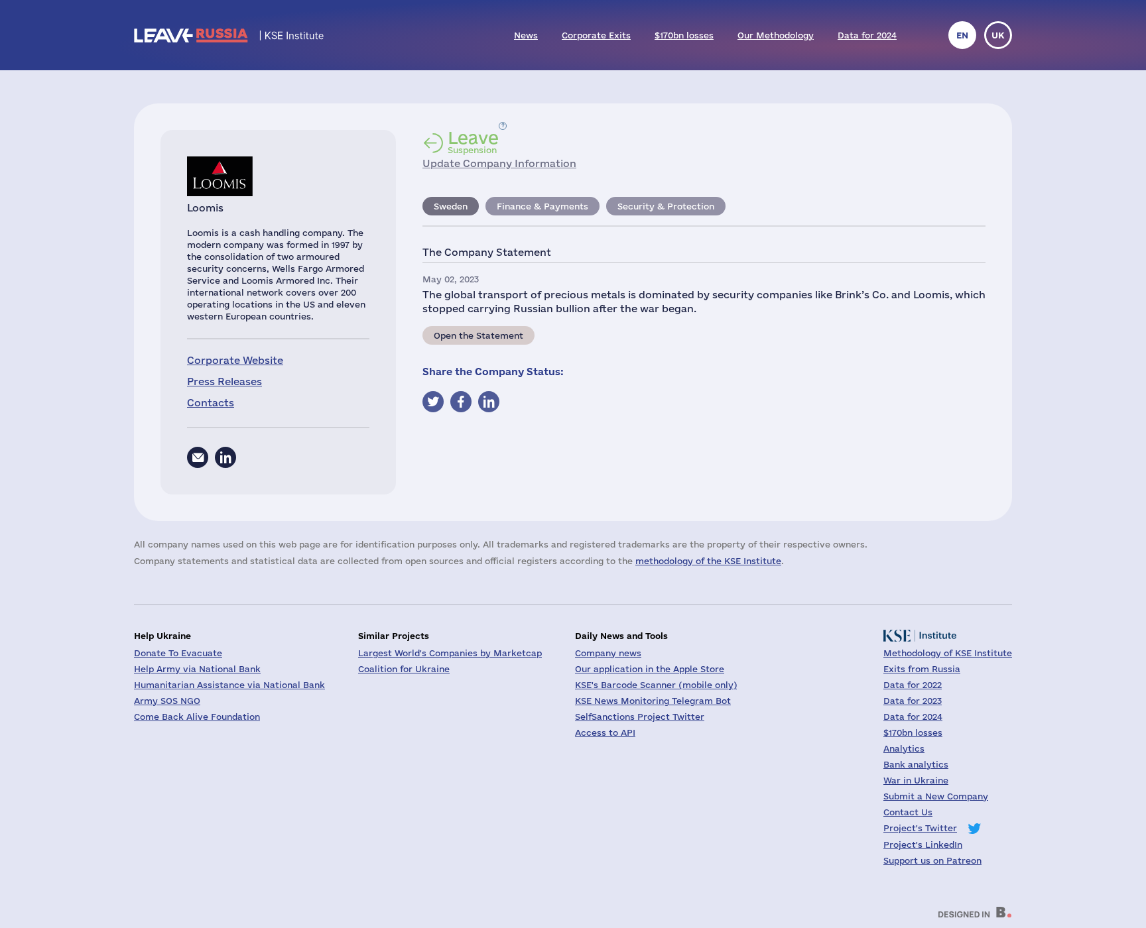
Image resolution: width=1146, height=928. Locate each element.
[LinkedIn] (225, 457)
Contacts (210, 402)
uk (998, 35)
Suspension (473, 142)
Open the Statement (478, 335)
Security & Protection (665, 206)
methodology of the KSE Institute (708, 560)
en (962, 35)
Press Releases (224, 381)
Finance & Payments (542, 206)
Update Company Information (499, 163)
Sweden (451, 206)
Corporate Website (235, 360)
